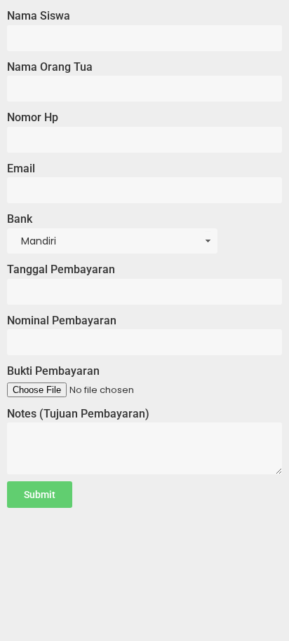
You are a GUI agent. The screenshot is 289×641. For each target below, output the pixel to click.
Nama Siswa (38, 15)
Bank (19, 219)
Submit (39, 494)
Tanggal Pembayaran (61, 269)
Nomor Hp (32, 117)
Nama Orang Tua (50, 67)
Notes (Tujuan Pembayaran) (78, 413)
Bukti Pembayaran (53, 371)
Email (21, 168)
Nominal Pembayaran (61, 320)
